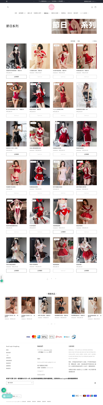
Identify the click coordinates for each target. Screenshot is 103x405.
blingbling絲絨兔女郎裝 (58, 109)
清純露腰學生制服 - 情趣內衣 (61, 315)
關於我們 (8, 352)
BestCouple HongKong (13, 401)
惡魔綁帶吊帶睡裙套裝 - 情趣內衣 (14, 70)
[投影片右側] (54, 324)
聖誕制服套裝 (56, 264)
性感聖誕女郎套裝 (57, 148)
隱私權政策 (9, 360)
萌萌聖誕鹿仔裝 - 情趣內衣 (82, 70)
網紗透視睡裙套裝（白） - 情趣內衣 (94, 316)
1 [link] (47, 278)
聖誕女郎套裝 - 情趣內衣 (35, 109)
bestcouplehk (41, 374)
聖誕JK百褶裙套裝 (34, 264)
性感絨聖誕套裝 (56, 225)
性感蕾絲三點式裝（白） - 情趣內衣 (28, 316)
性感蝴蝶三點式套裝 (10, 187)
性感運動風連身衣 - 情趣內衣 (78, 315)
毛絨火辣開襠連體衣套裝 (35, 148)
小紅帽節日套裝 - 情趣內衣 (36, 70)
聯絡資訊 (8, 368)
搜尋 (7, 350)
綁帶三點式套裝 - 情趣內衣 (44, 315)
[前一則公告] (34, 1)
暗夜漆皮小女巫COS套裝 (11, 148)
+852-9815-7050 (47, 350)
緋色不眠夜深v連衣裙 (81, 187)
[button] (8, 7)
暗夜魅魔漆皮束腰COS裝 (82, 109)
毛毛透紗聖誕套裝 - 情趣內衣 (59, 70)
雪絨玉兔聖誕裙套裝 (10, 264)
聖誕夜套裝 (79, 264)
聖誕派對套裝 (79, 225)
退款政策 (8, 358)
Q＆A (7, 355)
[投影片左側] (48, 324)
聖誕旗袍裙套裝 (80, 148)
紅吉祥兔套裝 (33, 225)
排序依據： (73, 41)
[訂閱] (31, 383)
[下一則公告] (69, 1)
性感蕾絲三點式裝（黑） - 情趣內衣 (11, 316)
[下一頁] (55, 278)
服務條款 (8, 365)
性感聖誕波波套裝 (34, 187)
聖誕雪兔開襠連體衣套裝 (12, 225)
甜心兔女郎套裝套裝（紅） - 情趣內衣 (15, 109)
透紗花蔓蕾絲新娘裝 (57, 187)
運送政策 (8, 363)
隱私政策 (34, 401)
